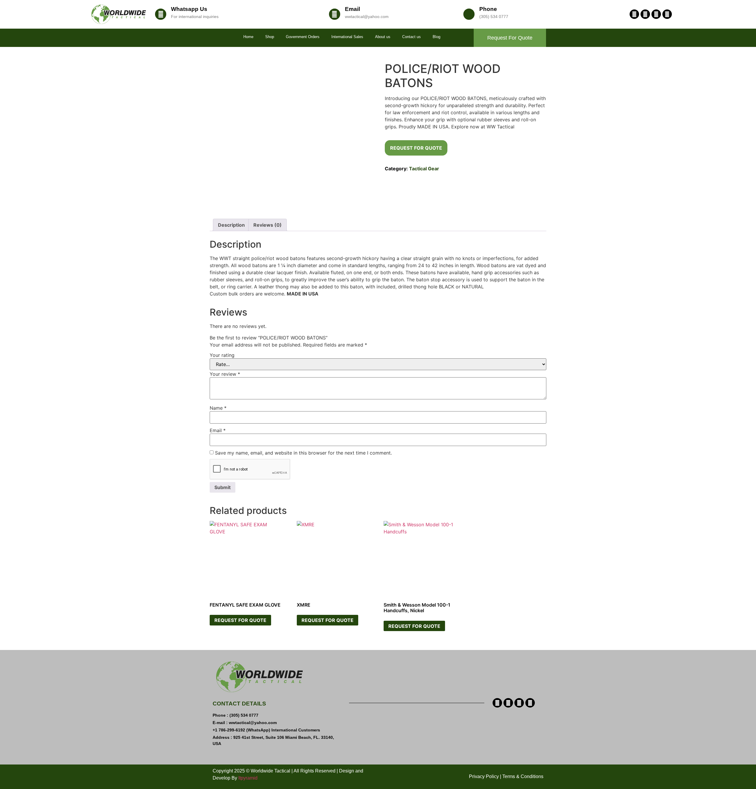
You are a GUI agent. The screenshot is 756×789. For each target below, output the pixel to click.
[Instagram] (667, 14)
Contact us (411, 37)
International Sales (347, 37)
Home (248, 37)
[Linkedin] (645, 14)
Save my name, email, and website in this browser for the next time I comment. (303, 452)
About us (382, 37)
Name (218, 408)
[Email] (334, 14)
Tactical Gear (424, 168)
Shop (269, 37)
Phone (488, 9)
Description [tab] (231, 225)
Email (352, 9)
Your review (225, 374)
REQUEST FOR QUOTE (416, 148)
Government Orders (303, 37)
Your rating (222, 355)
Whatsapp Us (189, 9)
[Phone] (468, 14)
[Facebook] (634, 14)
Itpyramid (248, 777)
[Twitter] (656, 14)
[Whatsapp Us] (160, 14)
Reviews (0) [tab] (267, 225)
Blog (436, 37)
